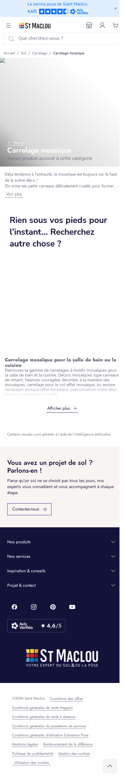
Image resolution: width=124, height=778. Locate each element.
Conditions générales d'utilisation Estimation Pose (50, 735)
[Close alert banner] (115, 8)
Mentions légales (25, 744)
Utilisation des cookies (31, 762)
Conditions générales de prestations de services (49, 726)
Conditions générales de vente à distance (44, 716)
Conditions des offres (66, 698)
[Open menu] (8, 25)
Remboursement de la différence (68, 744)
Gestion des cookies (74, 753)
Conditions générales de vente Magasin (42, 707)
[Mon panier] (115, 25)
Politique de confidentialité (32, 753)
